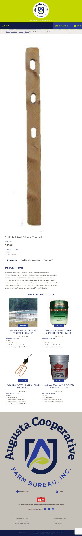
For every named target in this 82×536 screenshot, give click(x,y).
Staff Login (59, 523)
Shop (8, 32)
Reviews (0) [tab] (48, 260)
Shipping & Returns (59, 518)
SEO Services (49, 534)
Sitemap (61, 532)
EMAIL (61, 492)
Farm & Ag (14, 32)
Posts (27, 32)
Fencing (21, 32)
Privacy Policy (59, 521)
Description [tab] (12, 260)
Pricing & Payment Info (23, 523)
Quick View (23, 312)
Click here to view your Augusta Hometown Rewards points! (41, 504)
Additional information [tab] (30, 260)
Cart (79, 26)
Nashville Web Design (38, 534)
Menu (6, 26)
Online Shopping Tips (22, 521)
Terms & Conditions (22, 518)
